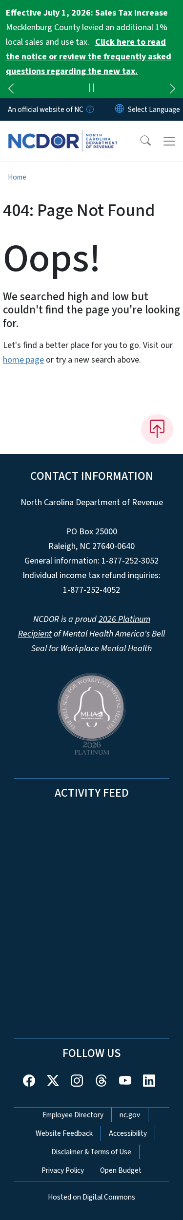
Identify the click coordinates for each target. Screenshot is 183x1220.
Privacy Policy (62, 1170)
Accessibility (128, 1133)
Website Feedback (64, 1133)
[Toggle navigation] (169, 141)
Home (17, 177)
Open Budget (121, 1170)
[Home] (63, 132)
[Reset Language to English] (119, 109)
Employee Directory (72, 1115)
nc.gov (130, 1115)
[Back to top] (157, 429)
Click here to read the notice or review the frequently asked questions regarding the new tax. (88, 56)
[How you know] (89, 109)
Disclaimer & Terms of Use (91, 1152)
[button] (139, 141)
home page (23, 360)
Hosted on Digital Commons (91, 1197)
